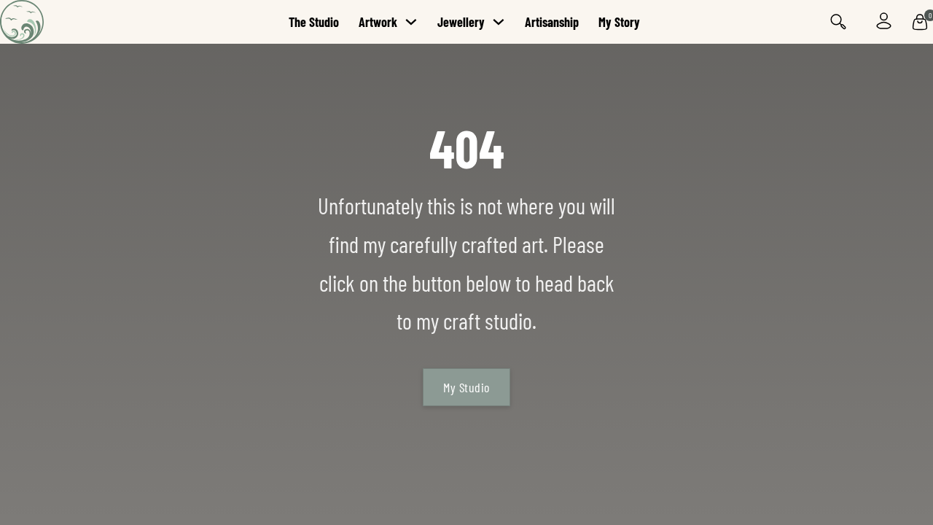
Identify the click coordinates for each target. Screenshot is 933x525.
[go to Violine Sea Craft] (65, 22)
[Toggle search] (838, 22)
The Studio (314, 22)
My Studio (466, 387)
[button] (920, 22)
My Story (619, 22)
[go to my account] (884, 21)
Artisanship (552, 22)
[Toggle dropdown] (411, 21)
